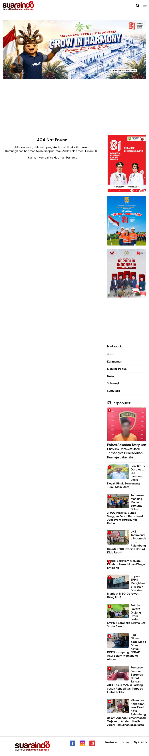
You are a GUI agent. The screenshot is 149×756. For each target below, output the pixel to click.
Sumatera (113, 391)
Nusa (110, 376)
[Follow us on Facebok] (72, 743)
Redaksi (111, 742)
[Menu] (146, 5)
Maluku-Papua (117, 369)
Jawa (110, 354)
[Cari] (137, 5)
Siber (126, 742)
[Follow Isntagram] (82, 743)
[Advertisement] (74, 105)
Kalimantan (114, 361)
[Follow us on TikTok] (92, 743)
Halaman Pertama (65, 157)
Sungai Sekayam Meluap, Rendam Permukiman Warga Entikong (126, 564)
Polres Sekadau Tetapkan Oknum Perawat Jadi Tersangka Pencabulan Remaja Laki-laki (126, 451)
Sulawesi (113, 383)
